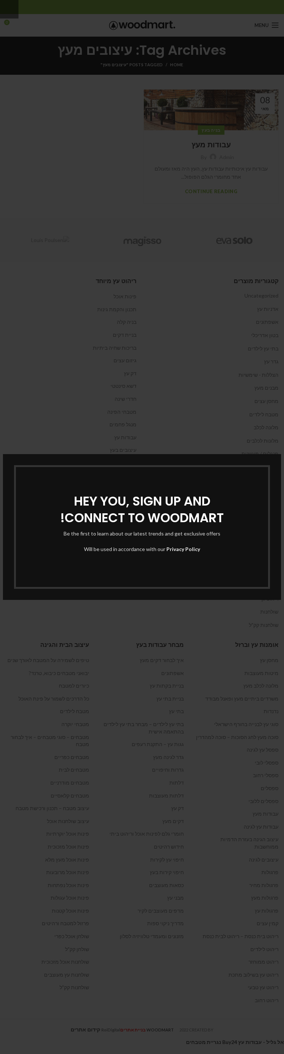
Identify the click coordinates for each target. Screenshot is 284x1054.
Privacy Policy (183, 549)
